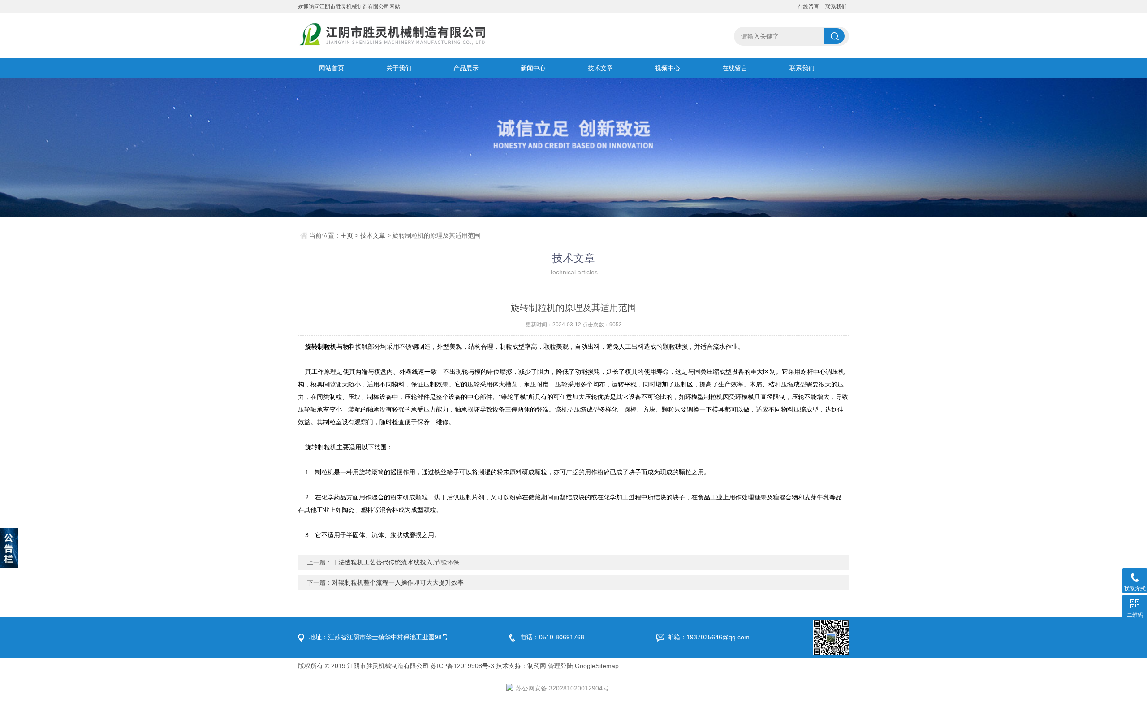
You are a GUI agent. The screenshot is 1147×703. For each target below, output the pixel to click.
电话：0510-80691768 (552, 637)
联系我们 (836, 7)
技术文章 (600, 68)
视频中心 (667, 68)
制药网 (536, 665)
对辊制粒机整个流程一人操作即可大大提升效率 (398, 582)
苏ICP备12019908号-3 (462, 665)
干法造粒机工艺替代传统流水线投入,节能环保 (395, 562)
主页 (347, 235)
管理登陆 (560, 665)
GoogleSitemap (597, 665)
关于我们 (398, 68)
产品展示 (466, 68)
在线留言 (808, 7)
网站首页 (331, 68)
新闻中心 (533, 68)
